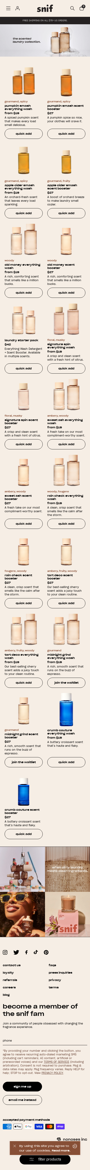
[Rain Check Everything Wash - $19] (66, 471)
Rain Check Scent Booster (18, 577)
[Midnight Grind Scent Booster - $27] (24, 709)
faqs (52, 965)
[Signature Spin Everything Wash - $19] (66, 319)
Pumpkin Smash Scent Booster (65, 107)
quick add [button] (24, 133)
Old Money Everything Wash (22, 266)
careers (9, 987)
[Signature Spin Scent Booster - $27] (24, 395)
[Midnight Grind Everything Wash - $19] (66, 630)
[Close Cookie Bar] (14, 1148)
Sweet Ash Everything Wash (65, 421)
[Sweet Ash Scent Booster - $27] (24, 471)
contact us (12, 965)
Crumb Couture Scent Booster (22, 811)
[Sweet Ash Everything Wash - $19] (66, 395)
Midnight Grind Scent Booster (21, 736)
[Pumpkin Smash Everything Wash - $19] (24, 81)
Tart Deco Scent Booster (60, 577)
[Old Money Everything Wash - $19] (24, 240)
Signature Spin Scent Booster (21, 421)
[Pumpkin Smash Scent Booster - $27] (66, 81)
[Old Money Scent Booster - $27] (66, 240)
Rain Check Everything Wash (65, 497)
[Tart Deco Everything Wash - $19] (24, 630)
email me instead (22, 1100)
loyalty (8, 972)
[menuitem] (8, 8)
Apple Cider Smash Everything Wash (19, 187)
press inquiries (60, 972)
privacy (55, 980)
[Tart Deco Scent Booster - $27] (66, 550)
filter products (49, 1159)
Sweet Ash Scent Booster (18, 497)
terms (54, 987)
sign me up (22, 1086)
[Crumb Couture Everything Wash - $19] (66, 709)
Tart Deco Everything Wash (22, 656)
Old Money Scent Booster (61, 266)
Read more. (61, 1150)
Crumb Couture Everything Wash (61, 732)
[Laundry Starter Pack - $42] (24, 319)
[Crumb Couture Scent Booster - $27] (24, 789)
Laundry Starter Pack (21, 340)
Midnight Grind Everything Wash (61, 656)
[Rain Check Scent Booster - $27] (24, 550)
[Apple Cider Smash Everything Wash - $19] (24, 160)
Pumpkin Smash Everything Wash (18, 107)
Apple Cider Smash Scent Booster (62, 187)
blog (6, 994)
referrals (10, 980)
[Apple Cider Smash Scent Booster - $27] (66, 160)
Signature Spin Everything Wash (61, 346)
